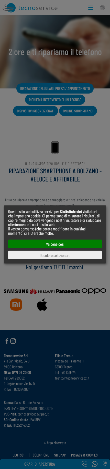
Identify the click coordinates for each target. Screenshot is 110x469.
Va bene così (55, 243)
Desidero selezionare (55, 254)
